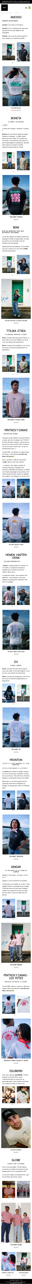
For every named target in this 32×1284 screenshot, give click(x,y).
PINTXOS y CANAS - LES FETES (16, 976)
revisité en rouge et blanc (16, 982)
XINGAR (16, 867)
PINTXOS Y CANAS (16, 430)
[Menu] (26, 7)
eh (16, 662)
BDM (16, 227)
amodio (16, 17)
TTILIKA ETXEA (16, 331)
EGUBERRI (16, 1071)
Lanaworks (13, 1283)
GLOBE (16, 1160)
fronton (16, 760)
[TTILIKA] (4, 7)
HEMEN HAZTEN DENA (16, 556)
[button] (12, 62)
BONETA (16, 118)
